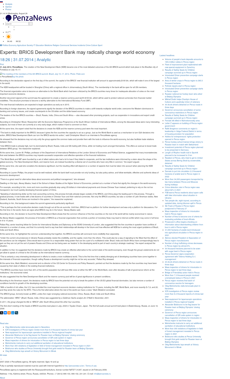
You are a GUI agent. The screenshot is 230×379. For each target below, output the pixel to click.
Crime (88, 45)
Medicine (48, 45)
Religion (56, 45)
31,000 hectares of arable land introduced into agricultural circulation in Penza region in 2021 (184, 232)
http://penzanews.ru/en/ (74, 365)
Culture (94, 45)
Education (40, 45)
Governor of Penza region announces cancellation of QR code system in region (182, 313)
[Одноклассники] (9, 312)
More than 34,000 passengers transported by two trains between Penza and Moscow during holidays (184, 182)
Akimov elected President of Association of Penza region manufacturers (183, 239)
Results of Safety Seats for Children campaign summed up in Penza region (181, 71)
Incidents (81, 45)
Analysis (8, 4)
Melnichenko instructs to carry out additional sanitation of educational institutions (183, 324)
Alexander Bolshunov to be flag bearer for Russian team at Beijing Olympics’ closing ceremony (182, 307)
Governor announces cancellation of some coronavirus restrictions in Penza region (183, 111)
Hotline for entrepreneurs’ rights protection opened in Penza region (183, 138)
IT (34, 45)
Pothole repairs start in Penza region (180, 86)
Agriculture (21, 45)
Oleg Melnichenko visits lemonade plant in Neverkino (27, 327)
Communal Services (68, 45)
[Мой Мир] (12, 312)
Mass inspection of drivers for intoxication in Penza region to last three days (183, 319)
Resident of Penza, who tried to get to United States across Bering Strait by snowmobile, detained (184, 161)
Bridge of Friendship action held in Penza (182, 272)
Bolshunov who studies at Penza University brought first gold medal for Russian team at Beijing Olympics (183, 339)
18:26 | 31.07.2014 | (18, 59)
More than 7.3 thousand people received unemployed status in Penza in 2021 (182, 276)
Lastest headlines (167, 55)
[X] (1, 312)
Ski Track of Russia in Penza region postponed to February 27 (180, 207)
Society (30, 45)
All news (3, 355)
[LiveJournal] (16, 312)
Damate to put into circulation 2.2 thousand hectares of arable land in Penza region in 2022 (183, 174)
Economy (13, 45)
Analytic (44, 59)
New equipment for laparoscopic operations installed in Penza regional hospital (183, 300)
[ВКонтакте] (5, 312)
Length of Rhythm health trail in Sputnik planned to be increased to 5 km (181, 154)
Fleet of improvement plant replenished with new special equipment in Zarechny (183, 66)
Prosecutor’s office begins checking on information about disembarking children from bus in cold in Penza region (184, 224)
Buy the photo (18, 76)
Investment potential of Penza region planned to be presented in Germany (184, 148)
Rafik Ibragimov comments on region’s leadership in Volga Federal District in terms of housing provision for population (183, 131)
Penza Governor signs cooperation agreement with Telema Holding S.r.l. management (180, 256)
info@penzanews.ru (102, 373)
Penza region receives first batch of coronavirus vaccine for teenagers (180, 281)
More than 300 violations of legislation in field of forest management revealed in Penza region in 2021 (184, 331)
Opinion (8, 6)
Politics (5, 45)
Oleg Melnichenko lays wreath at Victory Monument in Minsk (30, 351)
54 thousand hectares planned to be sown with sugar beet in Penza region (182, 249)
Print (2, 64)
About (2, 377)
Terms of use (90, 365)
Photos (8, 9)
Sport (100, 45)
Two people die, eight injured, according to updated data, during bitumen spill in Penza (183, 201)
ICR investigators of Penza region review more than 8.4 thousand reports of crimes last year (184, 294)
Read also (4, 323)
